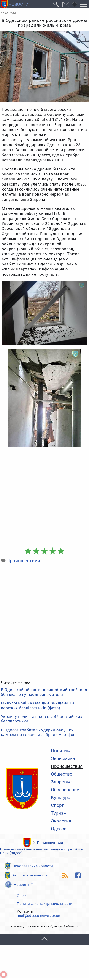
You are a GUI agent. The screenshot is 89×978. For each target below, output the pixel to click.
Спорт (57, 805)
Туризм (59, 813)
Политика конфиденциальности (44, 904)
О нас (21, 896)
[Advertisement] (44, 497)
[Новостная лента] (65, 875)
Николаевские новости (33, 866)
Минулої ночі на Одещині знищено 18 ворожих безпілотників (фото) (37, 705)
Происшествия (67, 766)
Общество (61, 774)
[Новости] (27, 842)
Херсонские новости (30, 875)
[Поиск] (56, 4)
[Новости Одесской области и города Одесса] (14, 4)
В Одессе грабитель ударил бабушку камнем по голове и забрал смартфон (38, 732)
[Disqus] (44, 623)
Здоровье (61, 782)
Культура (60, 797)
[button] (44, 939)
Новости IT (23, 884)
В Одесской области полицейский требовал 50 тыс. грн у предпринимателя (44, 692)
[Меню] (83, 4)
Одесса (58, 829)
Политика (61, 751)
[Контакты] (66, 4)
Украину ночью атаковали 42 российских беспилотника (41, 719)
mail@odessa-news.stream (39, 915)
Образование (65, 790)
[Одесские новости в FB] (77, 875)
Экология (61, 821)
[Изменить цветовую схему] (74, 4)
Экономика (63, 758)
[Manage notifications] (3, 974)
